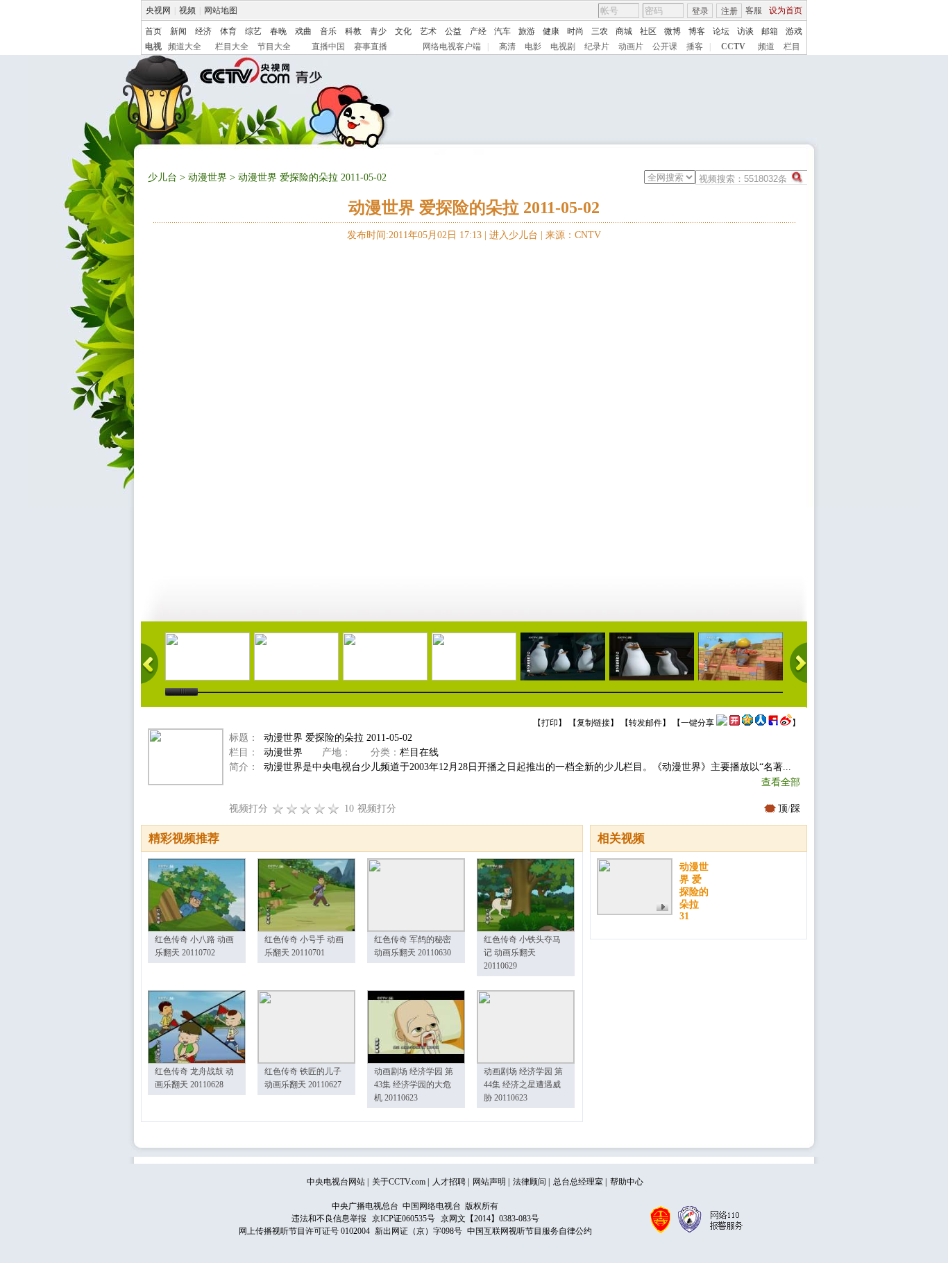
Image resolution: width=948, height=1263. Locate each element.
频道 (766, 46)
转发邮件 (645, 723)
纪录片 (596, 46)
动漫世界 (207, 177)
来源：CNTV (573, 235)
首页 (153, 31)
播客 (694, 46)
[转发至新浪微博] (786, 723)
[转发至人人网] (760, 723)
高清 (507, 46)
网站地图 (220, 10)
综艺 (253, 31)
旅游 (526, 31)
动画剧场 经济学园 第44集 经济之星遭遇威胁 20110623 (523, 1085)
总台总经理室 (578, 1182)
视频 (187, 10)
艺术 (428, 31)
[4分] (292, 808)
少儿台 (162, 177)
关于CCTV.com (398, 1182)
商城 (624, 31)
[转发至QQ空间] (747, 723)
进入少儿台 (513, 235)
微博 (672, 31)
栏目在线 (419, 752)
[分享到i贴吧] (773, 723)
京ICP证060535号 (403, 1218)
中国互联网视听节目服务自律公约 (529, 1231)
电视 (153, 46)
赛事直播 (370, 46)
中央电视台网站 (336, 1182)
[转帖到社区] (721, 723)
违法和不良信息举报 (328, 1218)
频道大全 (184, 46)
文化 (403, 31)
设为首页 (785, 10)
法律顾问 (529, 1182)
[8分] (320, 808)
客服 (753, 10)
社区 (648, 31)
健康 (551, 31)
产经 (478, 31)
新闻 (178, 31)
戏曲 (303, 31)
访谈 (745, 31)
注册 (729, 11)
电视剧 (562, 46)
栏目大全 (231, 46)
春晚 (278, 31)
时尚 (575, 31)
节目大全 (274, 46)
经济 (203, 31)
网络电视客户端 (452, 46)
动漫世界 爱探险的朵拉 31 (694, 891)
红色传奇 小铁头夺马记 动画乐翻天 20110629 (522, 953)
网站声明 (489, 1182)
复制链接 (593, 723)
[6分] (306, 808)
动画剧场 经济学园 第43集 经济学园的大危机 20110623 (413, 1085)
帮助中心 (626, 1182)
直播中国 (328, 46)
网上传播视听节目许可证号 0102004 (304, 1231)
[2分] (278, 808)
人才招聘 (449, 1182)
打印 (549, 723)
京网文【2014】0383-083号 (490, 1218)
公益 (453, 31)
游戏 (794, 31)
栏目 (792, 46)
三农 (599, 31)
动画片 (630, 46)
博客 (696, 31)
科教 (353, 31)
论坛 (721, 31)
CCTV (733, 46)
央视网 (158, 10)
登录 (700, 11)
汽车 (502, 31)
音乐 (328, 31)
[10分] (334, 808)
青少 (378, 31)
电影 (533, 46)
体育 (228, 31)
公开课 (664, 46)
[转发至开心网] (734, 723)
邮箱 (769, 31)
